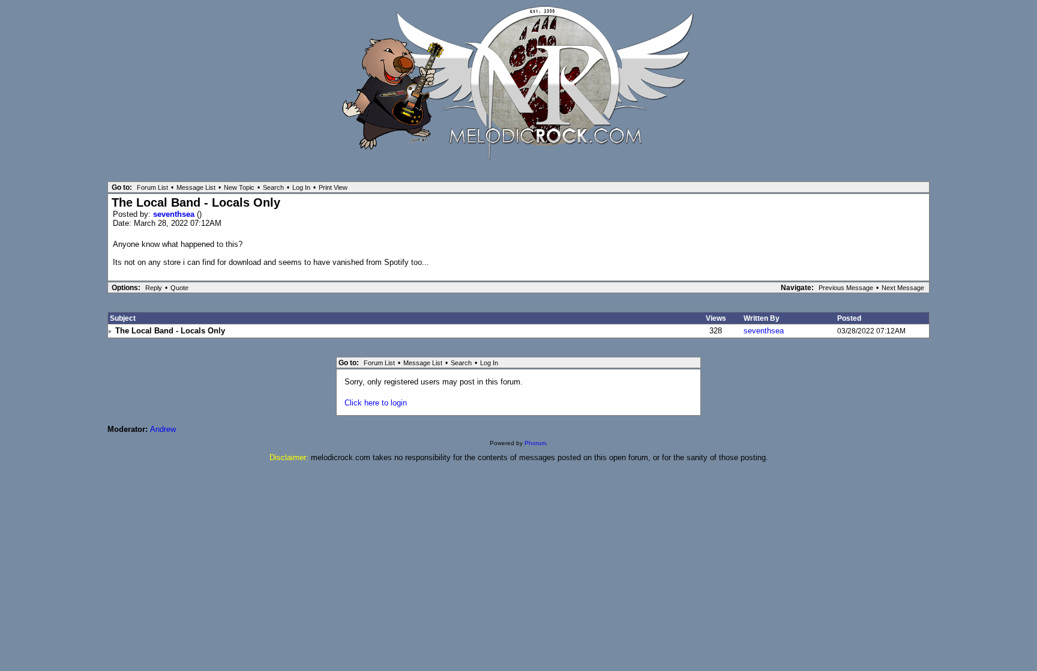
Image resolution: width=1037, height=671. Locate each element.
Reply (153, 287)
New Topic (239, 187)
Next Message (903, 287)
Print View (333, 187)
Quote (179, 287)
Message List (195, 187)
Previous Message (846, 287)
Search (273, 187)
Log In (301, 187)
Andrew (163, 429)
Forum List (152, 187)
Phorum (535, 443)
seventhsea (175, 214)
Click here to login (375, 402)
